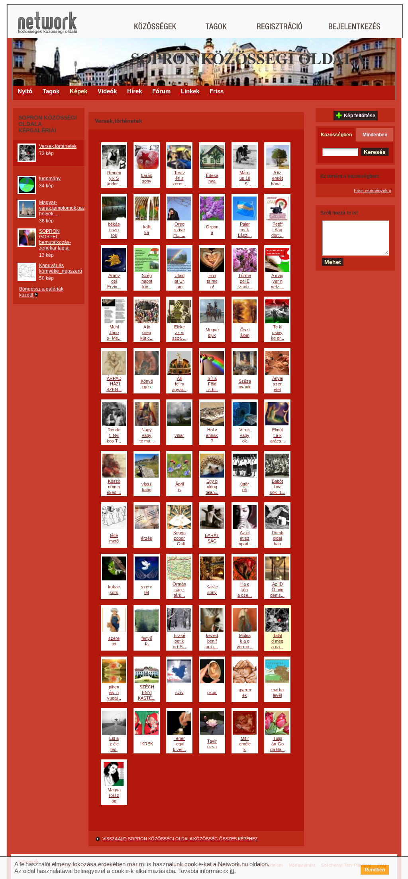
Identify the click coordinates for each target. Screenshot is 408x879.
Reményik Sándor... (114, 178)
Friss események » (372, 190)
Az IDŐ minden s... (277, 590)
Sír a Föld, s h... (212, 384)
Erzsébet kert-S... (179, 641)
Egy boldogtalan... (212, 487)
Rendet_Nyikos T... (114, 435)
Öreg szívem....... (179, 230)
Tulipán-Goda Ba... (277, 744)
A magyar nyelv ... (277, 281)
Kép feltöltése (359, 115)
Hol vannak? (212, 435)
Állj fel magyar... (179, 384)
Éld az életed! (114, 744)
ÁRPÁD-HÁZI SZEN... (114, 384)
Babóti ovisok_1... (277, 487)
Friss (217, 91)
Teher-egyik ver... (179, 744)
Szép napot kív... (146, 281)
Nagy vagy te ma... (146, 435)
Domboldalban (277, 538)
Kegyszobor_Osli (179, 538)
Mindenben (375, 135)
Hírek (134, 91)
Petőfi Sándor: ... (277, 230)
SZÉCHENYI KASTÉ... (146, 692)
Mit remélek (245, 744)
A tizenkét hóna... (277, 178)
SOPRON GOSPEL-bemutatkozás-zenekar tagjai (55, 239)
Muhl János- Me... (114, 332)
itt (232, 870)
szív (179, 692)
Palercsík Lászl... (245, 230)
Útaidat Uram (179, 281)
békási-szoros (114, 230)
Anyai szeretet (277, 384)
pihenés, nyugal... (114, 692)
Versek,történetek (57, 146)
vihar (179, 435)
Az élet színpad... (244, 538)
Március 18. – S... (245, 178)
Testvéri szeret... (179, 178)
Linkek (190, 91)
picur (212, 692)
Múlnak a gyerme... (245, 641)
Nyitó (25, 91)
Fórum (161, 91)
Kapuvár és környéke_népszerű (60, 268)
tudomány (50, 178)
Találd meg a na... (277, 641)
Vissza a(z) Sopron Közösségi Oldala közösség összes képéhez (179, 838)
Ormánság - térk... (179, 590)
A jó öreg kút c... (146, 332)
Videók (107, 91)
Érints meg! (212, 281)
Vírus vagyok (244, 435)
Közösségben (336, 135)
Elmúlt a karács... (277, 435)
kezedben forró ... (212, 641)
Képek (78, 91)
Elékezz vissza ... (179, 332)
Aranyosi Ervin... (114, 281)
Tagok (51, 91)
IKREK (146, 743)
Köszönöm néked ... (114, 487)
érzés (146, 538)
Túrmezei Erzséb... (244, 281)
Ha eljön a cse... (244, 590)
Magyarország (114, 795)
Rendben (375, 870)
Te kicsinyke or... (277, 332)
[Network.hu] (47, 26)
